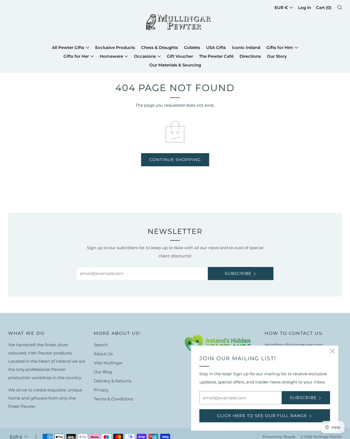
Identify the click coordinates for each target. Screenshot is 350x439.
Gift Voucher (180, 56)
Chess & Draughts (159, 47)
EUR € (281, 7)
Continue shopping (175, 159)
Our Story (277, 56)
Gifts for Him (279, 47)
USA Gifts (216, 47)
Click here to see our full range (262, 415)
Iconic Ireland (246, 47)
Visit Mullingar (108, 362)
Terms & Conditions (113, 399)
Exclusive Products (115, 47)
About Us (103, 353)
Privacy (101, 390)
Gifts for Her (76, 56)
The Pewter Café (216, 56)
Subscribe (238, 273)
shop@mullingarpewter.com (294, 344)
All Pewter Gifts (68, 47)
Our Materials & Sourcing (175, 65)
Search (101, 344)
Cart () (323, 7)
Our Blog (103, 371)
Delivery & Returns (112, 380)
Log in (304, 7)
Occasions (145, 56)
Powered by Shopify (279, 437)
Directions (250, 56)
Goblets (192, 47)
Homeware (111, 56)
